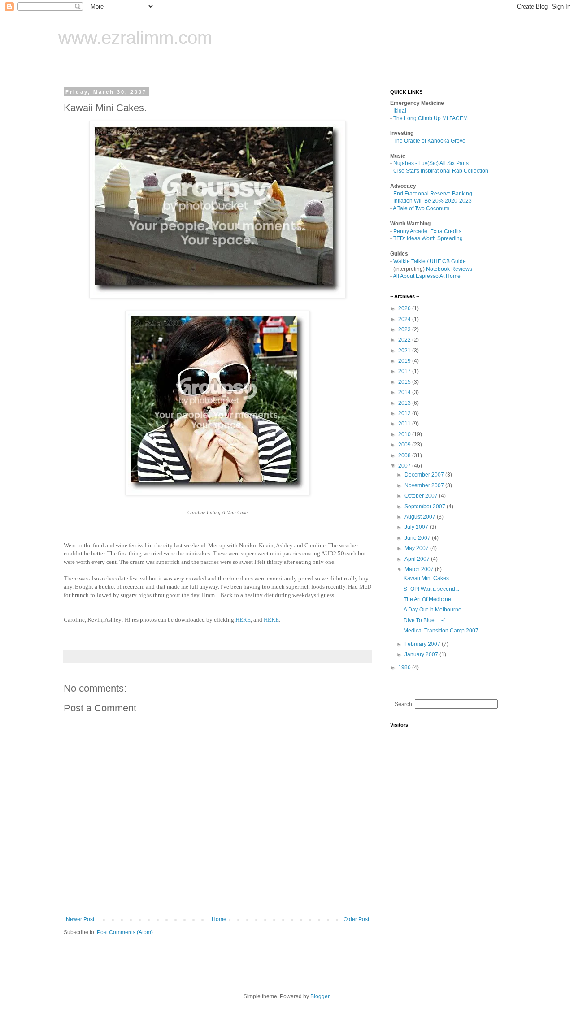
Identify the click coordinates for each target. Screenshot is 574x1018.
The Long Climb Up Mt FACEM (430, 118)
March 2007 (419, 569)
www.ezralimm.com (135, 38)
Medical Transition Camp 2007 (441, 631)
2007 (405, 466)
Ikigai (399, 111)
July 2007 (417, 527)
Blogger (319, 996)
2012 (405, 413)
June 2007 (418, 538)
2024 (405, 319)
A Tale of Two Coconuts (421, 208)
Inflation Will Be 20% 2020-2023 (432, 201)
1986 (405, 667)
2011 (405, 423)
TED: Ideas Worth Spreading (428, 238)
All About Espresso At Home (427, 276)
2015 (405, 382)
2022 (405, 340)
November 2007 (424, 485)
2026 (405, 308)
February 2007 (423, 644)
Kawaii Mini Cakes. (427, 578)
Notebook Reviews (449, 269)
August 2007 (420, 517)
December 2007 (424, 475)
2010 (405, 434)
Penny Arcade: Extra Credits (427, 231)
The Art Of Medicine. (428, 599)
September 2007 (425, 506)
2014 (405, 392)
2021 (405, 350)
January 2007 (421, 654)
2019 (405, 361)
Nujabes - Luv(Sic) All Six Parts (431, 163)
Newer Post (80, 919)
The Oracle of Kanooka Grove (429, 141)
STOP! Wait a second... (431, 589)
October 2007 (421, 496)
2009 (405, 445)
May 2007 (417, 548)
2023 (405, 329)
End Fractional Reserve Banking (432, 194)
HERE (243, 619)
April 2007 (417, 559)
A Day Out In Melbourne (432, 609)
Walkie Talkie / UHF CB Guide (429, 261)
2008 (405, 455)
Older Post (356, 919)
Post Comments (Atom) (125, 932)
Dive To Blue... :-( (424, 620)
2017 (405, 371)
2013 (405, 403)
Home (219, 919)
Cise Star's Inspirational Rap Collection (440, 171)
